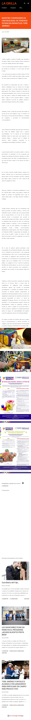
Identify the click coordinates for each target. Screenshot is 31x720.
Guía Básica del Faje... (10, 582)
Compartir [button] (5, 486)
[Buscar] (25, 3)
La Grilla (9, 3)
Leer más (26, 598)
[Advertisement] (15, 541)
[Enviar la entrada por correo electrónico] (23, 483)
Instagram (13, 7)
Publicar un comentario (17, 651)
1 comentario (14, 598)
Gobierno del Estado (14, 483)
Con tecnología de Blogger (16, 715)
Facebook (4, 7)
